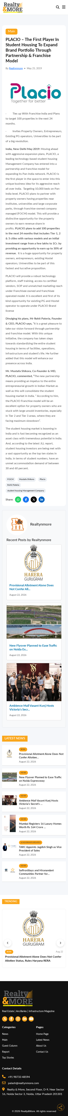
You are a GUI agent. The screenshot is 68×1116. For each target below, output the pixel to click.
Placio (42, 479)
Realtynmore (16, 68)
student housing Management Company (25, 491)
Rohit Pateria (13, 485)
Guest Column (9, 1046)
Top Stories (8, 1057)
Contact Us (42, 1052)
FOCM (10, 479)
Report (5, 1052)
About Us (41, 1046)
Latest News (42, 1040)
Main (4, 1040)
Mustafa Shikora (26, 479)
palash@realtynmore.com (23, 1083)
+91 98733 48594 (18, 1077)
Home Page (42, 1034)
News (5, 1034)
